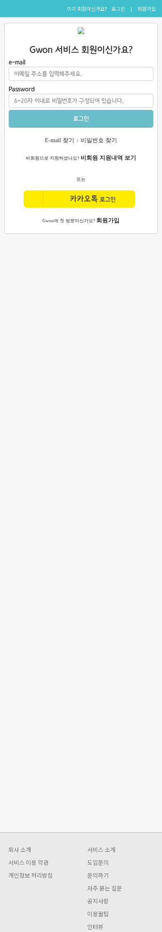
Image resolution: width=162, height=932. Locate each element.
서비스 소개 (101, 849)
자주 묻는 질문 (104, 888)
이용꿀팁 (98, 914)
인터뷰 (95, 926)
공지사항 (98, 901)
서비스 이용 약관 (28, 862)
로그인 (118, 8)
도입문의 (98, 862)
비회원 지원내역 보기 (108, 158)
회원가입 (146, 8)
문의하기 (98, 875)
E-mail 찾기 (59, 140)
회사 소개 (19, 849)
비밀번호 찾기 (99, 140)
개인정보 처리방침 (30, 875)
